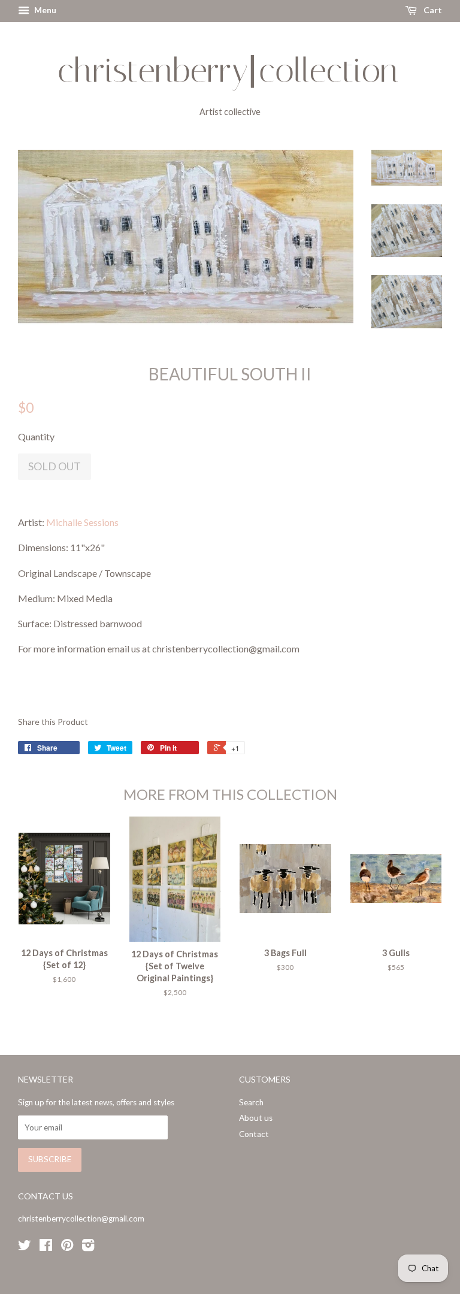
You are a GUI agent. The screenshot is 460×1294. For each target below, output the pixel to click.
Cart (432, 10)
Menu (44, 10)
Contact (254, 1134)
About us (256, 1118)
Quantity (36, 436)
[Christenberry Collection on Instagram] (88, 1247)
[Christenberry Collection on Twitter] (24, 1247)
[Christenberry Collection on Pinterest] (67, 1247)
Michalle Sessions (82, 522)
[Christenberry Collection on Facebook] (46, 1247)
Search (251, 1102)
